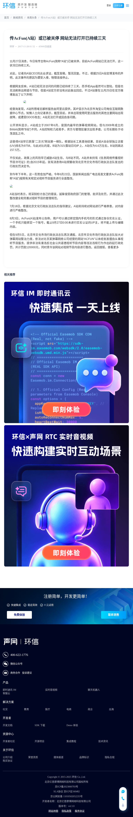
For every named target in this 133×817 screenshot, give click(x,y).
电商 (68, 709)
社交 (5, 709)
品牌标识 (84, 757)
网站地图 (53, 811)
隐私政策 (66, 811)
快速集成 (16, 605)
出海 (111, 709)
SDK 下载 (40, 725)
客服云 (6, 693)
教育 (26, 709)
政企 (90, 709)
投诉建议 (27, 673)
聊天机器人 (94, 690)
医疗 (47, 709)
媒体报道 (58, 757)
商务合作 (15, 673)
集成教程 (71, 741)
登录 (109, 5)
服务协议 (80, 811)
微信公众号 (16, 663)
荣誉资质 (33, 757)
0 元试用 (49, 605)
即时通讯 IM (9, 690)
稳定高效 (32, 605)
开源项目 (39, 741)
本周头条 (32, 17)
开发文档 (7, 725)
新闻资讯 (18, 17)
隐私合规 (109, 757)
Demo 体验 (72, 725)
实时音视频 (51, 690)
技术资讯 (103, 741)
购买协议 (7, 760)
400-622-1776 (19, 655)
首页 (6, 17)
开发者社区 (9, 741)
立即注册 (118, 5)
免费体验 (19, 614)
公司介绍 (7, 757)
